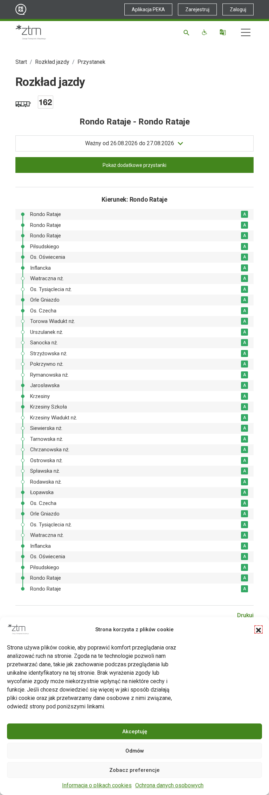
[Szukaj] (187, 32)
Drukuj (245, 615)
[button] (258, 629)
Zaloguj (238, 9)
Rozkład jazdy (52, 62)
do (129, 143)
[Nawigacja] (246, 32)
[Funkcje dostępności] (205, 32)
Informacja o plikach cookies (97, 785)
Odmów (134, 751)
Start (21, 62)
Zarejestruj (197, 9)
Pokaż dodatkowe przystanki (134, 165)
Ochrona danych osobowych (169, 785)
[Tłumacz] (223, 32)
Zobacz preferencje (134, 770)
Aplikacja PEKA (148, 9)
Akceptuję (134, 731)
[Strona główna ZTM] (30, 32)
